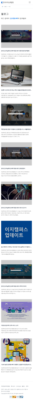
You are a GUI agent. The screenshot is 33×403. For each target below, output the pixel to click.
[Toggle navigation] (30, 2)
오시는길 (18, 386)
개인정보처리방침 (5, 386)
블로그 (6, 6)
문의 (27, 386)
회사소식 (13, 386)
